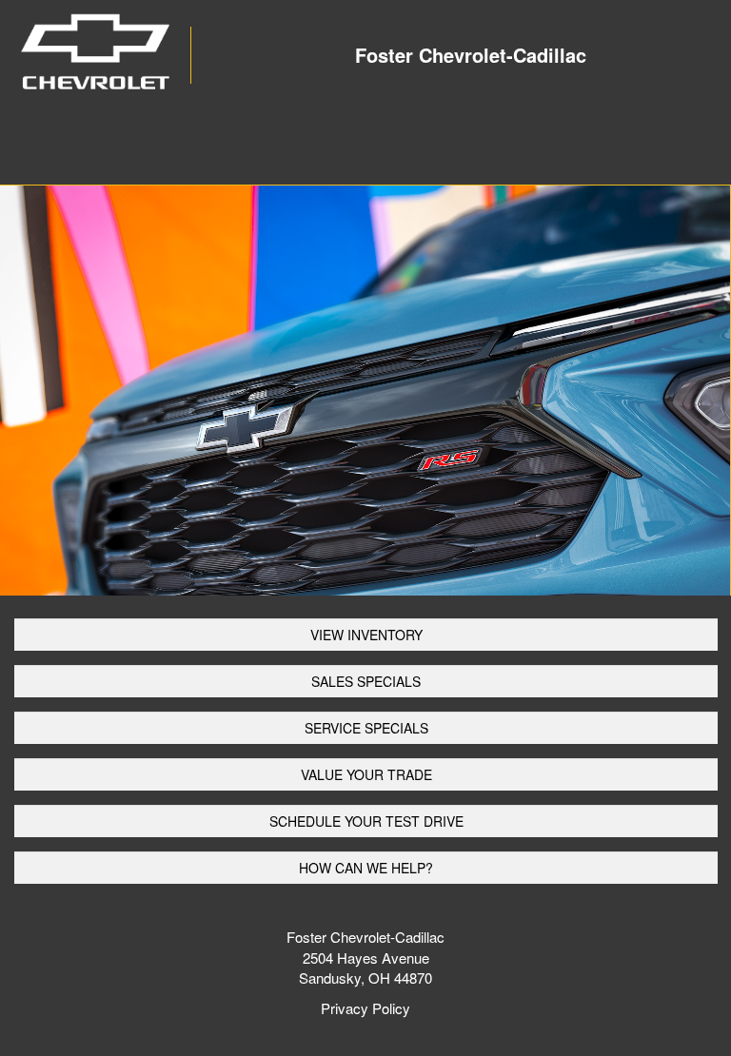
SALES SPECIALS (366, 681)
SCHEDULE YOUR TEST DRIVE (366, 821)
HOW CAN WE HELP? (366, 867)
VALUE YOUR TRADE (366, 774)
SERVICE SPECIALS (366, 727)
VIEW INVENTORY (366, 634)
